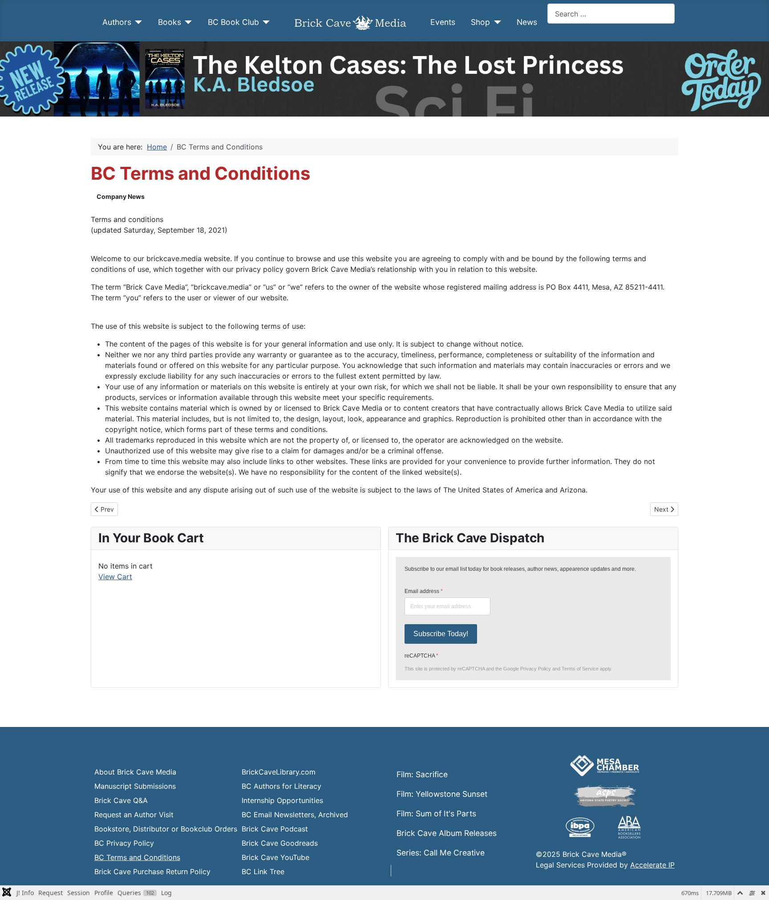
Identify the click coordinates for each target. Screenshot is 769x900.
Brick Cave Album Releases (447, 833)
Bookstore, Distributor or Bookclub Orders (165, 828)
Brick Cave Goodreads (280, 843)
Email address (424, 591)
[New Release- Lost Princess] (384, 79)
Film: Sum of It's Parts (436, 813)
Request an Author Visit (134, 814)
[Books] (186, 22)
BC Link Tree (263, 871)
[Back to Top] (753, 883)
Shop (480, 22)
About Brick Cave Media (135, 771)
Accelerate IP (652, 864)
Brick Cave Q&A (121, 800)
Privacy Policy (535, 668)
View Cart (115, 576)
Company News (121, 196)
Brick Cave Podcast (275, 828)
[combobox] (611, 14)
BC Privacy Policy (124, 843)
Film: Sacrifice (422, 774)
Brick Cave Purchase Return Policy (152, 871)
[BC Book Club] (264, 22)
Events (442, 22)
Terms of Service (580, 668)
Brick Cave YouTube (275, 857)
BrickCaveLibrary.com (279, 771)
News (527, 22)
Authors (116, 22)
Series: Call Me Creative (441, 852)
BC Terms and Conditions (137, 857)
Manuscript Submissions (135, 786)
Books (169, 22)
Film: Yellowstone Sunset (442, 794)
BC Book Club (233, 22)
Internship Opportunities (282, 800)
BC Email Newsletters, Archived (295, 814)
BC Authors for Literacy (281, 786)
